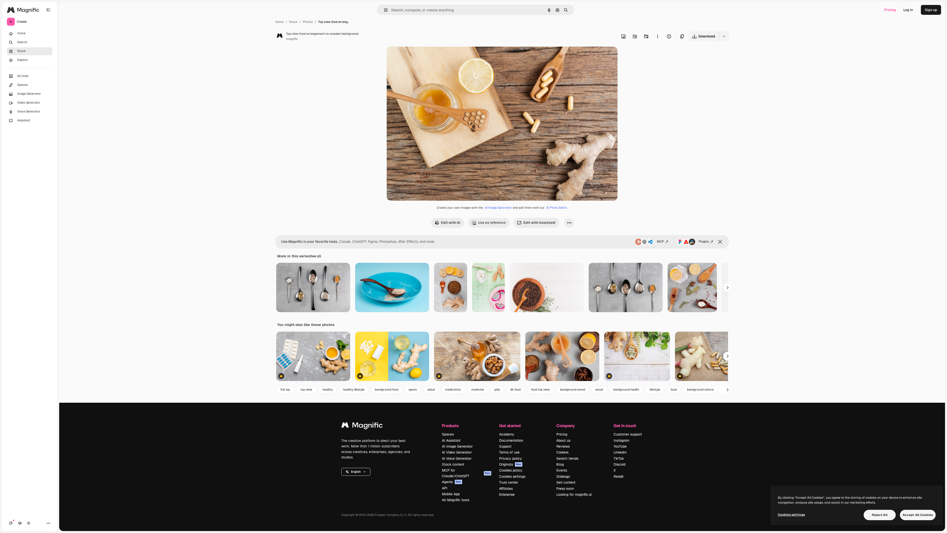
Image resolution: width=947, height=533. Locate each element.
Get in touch (625, 425)
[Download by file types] (724, 36)
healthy (328, 390)
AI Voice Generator (457, 458)
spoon (413, 390)
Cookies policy (510, 470)
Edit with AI (450, 222)
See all (315, 256)
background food (386, 390)
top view (306, 390)
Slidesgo (563, 476)
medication (453, 390)
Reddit (618, 476)
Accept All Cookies (918, 515)
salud (431, 390)
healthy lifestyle (353, 390)
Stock (293, 22)
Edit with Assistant (539, 222)
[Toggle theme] (29, 523)
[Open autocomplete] (384, 10)
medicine (477, 390)
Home (279, 22)
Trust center (508, 482)
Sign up (931, 10)
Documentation (511, 440)
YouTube (620, 446)
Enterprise (507, 494)
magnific (292, 39)
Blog (560, 464)
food (674, 390)
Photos (308, 22)
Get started (510, 425)
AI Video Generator (457, 452)
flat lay (285, 390)
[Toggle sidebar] (48, 10)
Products (450, 425)
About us (563, 440)
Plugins (704, 242)
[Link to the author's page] (279, 36)
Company (565, 425)
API (444, 488)
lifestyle (655, 390)
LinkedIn (620, 452)
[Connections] (11, 523)
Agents (451, 482)
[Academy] (20, 523)
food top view (540, 390)
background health (626, 390)
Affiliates (506, 488)
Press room (565, 488)
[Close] (720, 242)
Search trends (567, 458)
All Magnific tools (455, 500)
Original (418, 56)
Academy (506, 434)
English (356, 472)
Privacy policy (510, 458)
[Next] (727, 287)
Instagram (621, 440)
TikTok (619, 458)
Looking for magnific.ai (574, 494)
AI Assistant (451, 440)
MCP (660, 242)
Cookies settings (512, 476)
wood (599, 390)
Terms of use (509, 452)
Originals (510, 464)
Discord (619, 464)
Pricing (890, 10)
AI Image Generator (498, 208)
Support (505, 446)
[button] (355, 472)
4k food (515, 390)
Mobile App (451, 494)
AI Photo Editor (556, 208)
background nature (700, 390)
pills (497, 390)
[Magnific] (362, 426)
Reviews (563, 446)
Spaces (448, 434)
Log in (908, 10)
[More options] (657, 36)
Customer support (628, 434)
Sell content (565, 482)
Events (561, 470)
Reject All (880, 515)
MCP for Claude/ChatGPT (466, 473)
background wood (572, 390)
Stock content (453, 464)
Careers (562, 452)
